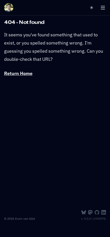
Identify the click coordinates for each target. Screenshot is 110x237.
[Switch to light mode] (93, 8)
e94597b (99, 218)
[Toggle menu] (103, 8)
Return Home (18, 73)
